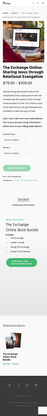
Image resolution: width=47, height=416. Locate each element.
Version (6, 147)
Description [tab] (23, 199)
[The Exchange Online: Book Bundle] (13, 340)
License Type (9, 134)
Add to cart (17, 168)
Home (5, 13)
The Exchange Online (28, 180)
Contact (29, 396)
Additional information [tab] (23, 205)
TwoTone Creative (32, 403)
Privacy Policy (20, 396)
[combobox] (15, 139)
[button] (42, 3)
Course (14, 13)
